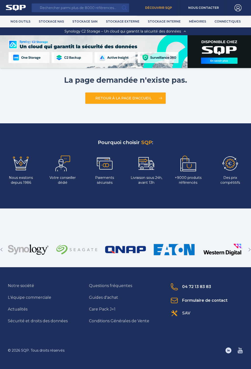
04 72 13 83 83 (196, 286)
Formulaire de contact (204, 300)
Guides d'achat (103, 297)
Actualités (17, 309)
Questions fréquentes (110, 285)
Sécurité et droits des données (38, 321)
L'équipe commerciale (29, 297)
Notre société (21, 285)
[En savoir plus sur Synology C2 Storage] (219, 61)
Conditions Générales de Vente (119, 321)
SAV (186, 313)
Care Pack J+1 (102, 309)
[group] (28, 249)
